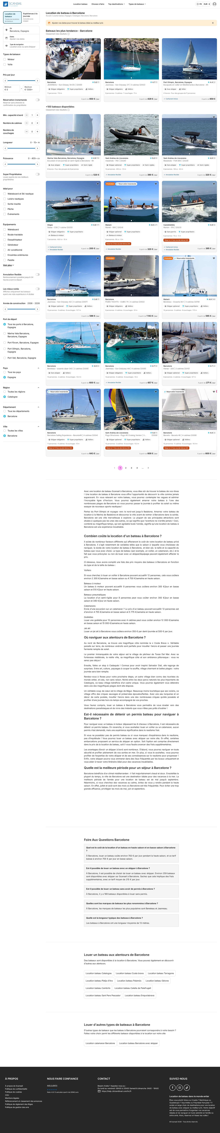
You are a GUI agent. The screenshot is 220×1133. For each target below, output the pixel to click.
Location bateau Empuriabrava (139, 995)
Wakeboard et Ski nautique (20, 193)
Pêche (10, 209)
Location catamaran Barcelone (100, 1043)
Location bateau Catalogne (99, 973)
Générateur (13, 245)
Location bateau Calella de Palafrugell (133, 988)
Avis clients (52, 1086)
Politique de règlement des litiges (19, 1104)
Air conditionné (15, 250)
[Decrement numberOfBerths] (26, 131)
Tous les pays (14, 372)
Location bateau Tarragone (161, 973)
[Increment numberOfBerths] (37, 131)
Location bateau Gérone (157, 980)
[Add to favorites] (97, 41)
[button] (73, 77)
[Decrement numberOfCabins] (26, 123)
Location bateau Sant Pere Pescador (103, 995)
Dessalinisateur (15, 239)
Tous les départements (18, 411)
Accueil (48, 16)
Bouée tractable (15, 234)
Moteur (11, 59)
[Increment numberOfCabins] (37, 123)
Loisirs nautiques (16, 199)
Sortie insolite (14, 204)
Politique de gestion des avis (17, 1107)
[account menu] (214, 4)
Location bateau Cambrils (98, 988)
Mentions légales (12, 1098)
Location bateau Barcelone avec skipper (138, 1043)
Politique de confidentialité (16, 1089)
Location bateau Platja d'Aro (99, 980)
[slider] (5, 80)
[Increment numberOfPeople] (37, 115)
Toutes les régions (16, 391)
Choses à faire (98, 4)
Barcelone (85, 16)
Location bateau (80, 4)
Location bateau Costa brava (130, 973)
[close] (213, 23)
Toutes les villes (15, 430)
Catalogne (76, 16)
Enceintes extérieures (18, 255)
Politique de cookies (13, 1092)
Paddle (11, 260)
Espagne (68, 16)
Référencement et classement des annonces (23, 1101)
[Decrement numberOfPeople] (26, 115)
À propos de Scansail (14, 1086)
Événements (13, 214)
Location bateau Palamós (129, 980)
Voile (10, 64)
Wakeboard (13, 229)
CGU (7, 1095)
